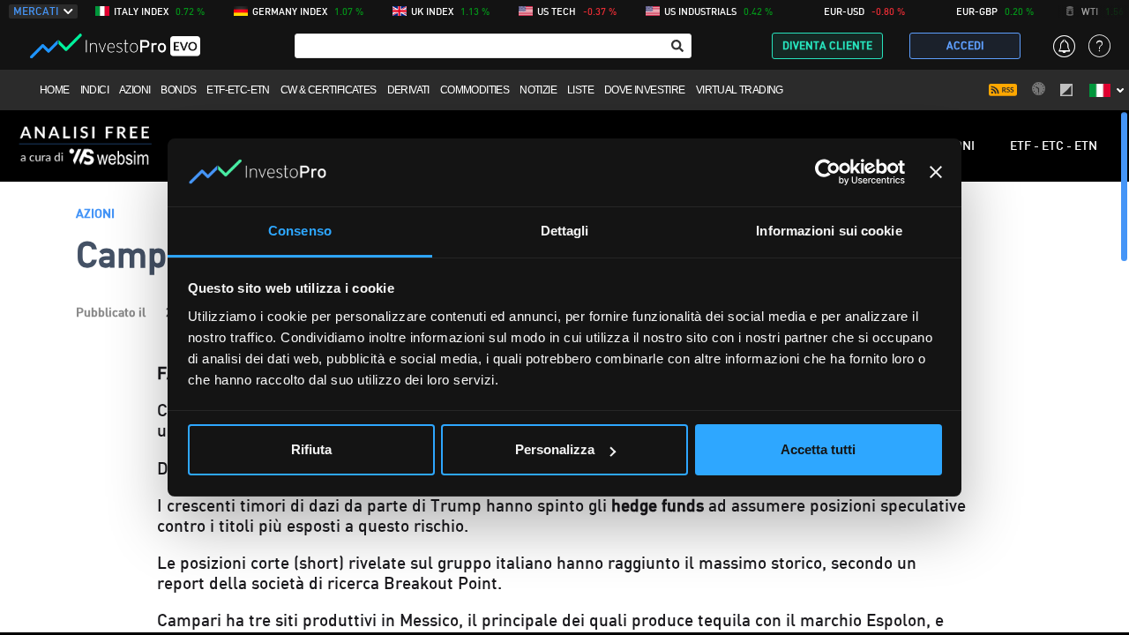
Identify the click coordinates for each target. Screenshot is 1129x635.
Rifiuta (311, 449)
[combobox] (493, 46)
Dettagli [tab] (565, 230)
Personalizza (554, 449)
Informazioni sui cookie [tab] (828, 230)
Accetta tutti (818, 449)
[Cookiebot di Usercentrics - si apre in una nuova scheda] (828, 173)
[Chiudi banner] (936, 173)
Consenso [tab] (300, 230)
